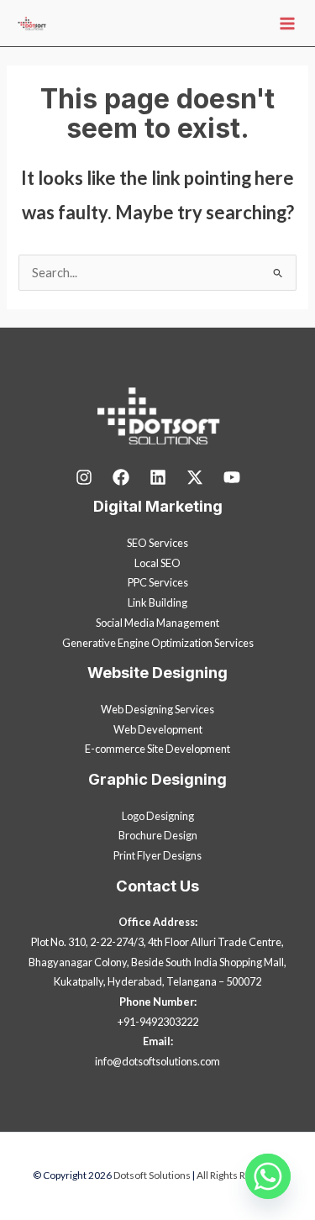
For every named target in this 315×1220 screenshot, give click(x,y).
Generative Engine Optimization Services (158, 642)
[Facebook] (121, 477)
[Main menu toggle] (287, 23)
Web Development (157, 729)
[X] (194, 477)
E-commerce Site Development (157, 748)
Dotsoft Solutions (152, 1175)
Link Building (157, 602)
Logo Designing (158, 816)
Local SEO (157, 563)
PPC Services (158, 582)
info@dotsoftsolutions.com (157, 1061)
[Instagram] (84, 477)
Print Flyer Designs (157, 855)
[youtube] (231, 477)
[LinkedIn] (158, 477)
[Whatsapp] (268, 1176)
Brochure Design (157, 835)
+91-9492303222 (158, 1021)
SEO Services (157, 543)
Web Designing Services (157, 709)
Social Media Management (157, 622)
